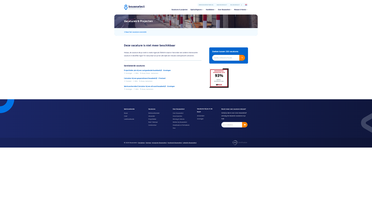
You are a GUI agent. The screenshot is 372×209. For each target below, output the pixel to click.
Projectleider (152, 119)
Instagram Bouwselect (159, 143)
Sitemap (148, 143)
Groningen (200, 119)
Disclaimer (141, 143)
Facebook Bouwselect (174, 143)
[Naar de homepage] (134, 7)
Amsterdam (200, 116)
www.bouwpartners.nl (206, 5)
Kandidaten (210, 9)
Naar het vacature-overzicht (135, 32)
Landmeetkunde (129, 119)
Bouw (126, 113)
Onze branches (177, 116)
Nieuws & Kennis (240, 9)
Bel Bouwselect (235, 5)
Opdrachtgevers (196, 9)
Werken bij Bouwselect (180, 122)
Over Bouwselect (224, 9)
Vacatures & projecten (179, 9)
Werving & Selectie (178, 119)
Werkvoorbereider (154, 113)
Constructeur (152, 125)
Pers (174, 128)
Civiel (125, 116)
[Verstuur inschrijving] (245, 124)
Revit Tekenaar (153, 122)
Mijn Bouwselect (222, 5)
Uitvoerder (151, 116)
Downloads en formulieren (181, 125)
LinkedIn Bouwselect (190, 143)
